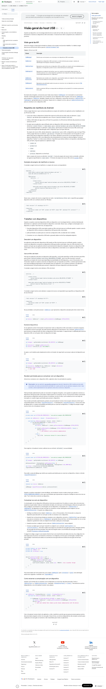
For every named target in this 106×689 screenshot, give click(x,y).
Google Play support (96, 665)
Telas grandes (52, 659)
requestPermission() (47, 402)
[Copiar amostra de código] (85, 169)
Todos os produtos (75, 679)
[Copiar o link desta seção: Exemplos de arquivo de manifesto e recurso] (56, 162)
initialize (65, 572)
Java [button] (33, 315)
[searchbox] (10, 14)
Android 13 (66, 667)
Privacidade (38, 667)
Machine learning (39, 660)
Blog (22, 671)
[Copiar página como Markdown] (61, 28)
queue (71, 572)
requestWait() (49, 574)
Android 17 (66, 658)
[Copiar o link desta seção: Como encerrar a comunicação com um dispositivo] (60, 579)
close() (69, 583)
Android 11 (66, 672)
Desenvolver (29, 1)
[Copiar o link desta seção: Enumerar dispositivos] (39, 325)
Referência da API (82, 664)
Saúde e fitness (38, 662)
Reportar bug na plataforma (95, 658)
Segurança (23, 664)
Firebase (53, 679)
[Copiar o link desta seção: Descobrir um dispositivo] (42, 239)
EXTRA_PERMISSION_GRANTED (32, 494)
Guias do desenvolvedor (83, 662)
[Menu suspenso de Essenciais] (22, 1)
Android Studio (92, 1)
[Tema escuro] (83, 169)
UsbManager (29, 57)
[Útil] (82, 23)
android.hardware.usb (52, 47)
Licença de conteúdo (64, 630)
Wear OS (51, 662)
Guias (12, 9)
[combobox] (64, 1)
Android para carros (54, 666)
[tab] (27, 315)
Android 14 (66, 665)
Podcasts (23, 673)
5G (36, 669)
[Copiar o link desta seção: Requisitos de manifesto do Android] (55, 108)
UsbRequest (29, 83)
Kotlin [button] (27, 315)
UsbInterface (29, 66)
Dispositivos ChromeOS (54, 664)
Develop (4, 5)
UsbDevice (28, 61)
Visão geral (4, 9)
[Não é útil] (85, 23)
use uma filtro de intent (50, 384)
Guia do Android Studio (83, 659)
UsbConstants (29, 88)
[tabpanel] (55, 319)
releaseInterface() (59, 583)
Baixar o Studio (81, 666)
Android (23, 659)
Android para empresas (26, 662)
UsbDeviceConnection (28, 78)
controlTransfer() (32, 527)
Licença (30, 685)
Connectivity (23, 5)
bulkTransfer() (69, 526)
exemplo (76, 158)
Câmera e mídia (39, 665)
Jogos (36, 658)
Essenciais (18, 1)
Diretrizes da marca (37, 685)
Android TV (52, 668)
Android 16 (66, 660)
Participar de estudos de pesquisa (97, 668)
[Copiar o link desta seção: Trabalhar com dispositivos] (48, 219)
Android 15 (66, 662)
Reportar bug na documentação (95, 662)
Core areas (13, 5)
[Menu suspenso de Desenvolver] (34, 1)
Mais (39, 1)
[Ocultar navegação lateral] (17, 686)
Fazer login (101, 1)
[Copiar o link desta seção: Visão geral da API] (40, 42)
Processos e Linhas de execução (40, 531)
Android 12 (66, 669)
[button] (9, 27)
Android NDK (81, 668)
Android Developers (28, 22)
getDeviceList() (79, 329)
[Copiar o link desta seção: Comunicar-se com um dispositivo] (48, 500)
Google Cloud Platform (62, 679)
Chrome (46, 679)
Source (22, 666)
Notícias (23, 668)
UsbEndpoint (29, 71)
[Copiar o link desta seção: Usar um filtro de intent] (39, 254)
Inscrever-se (87, 685)
